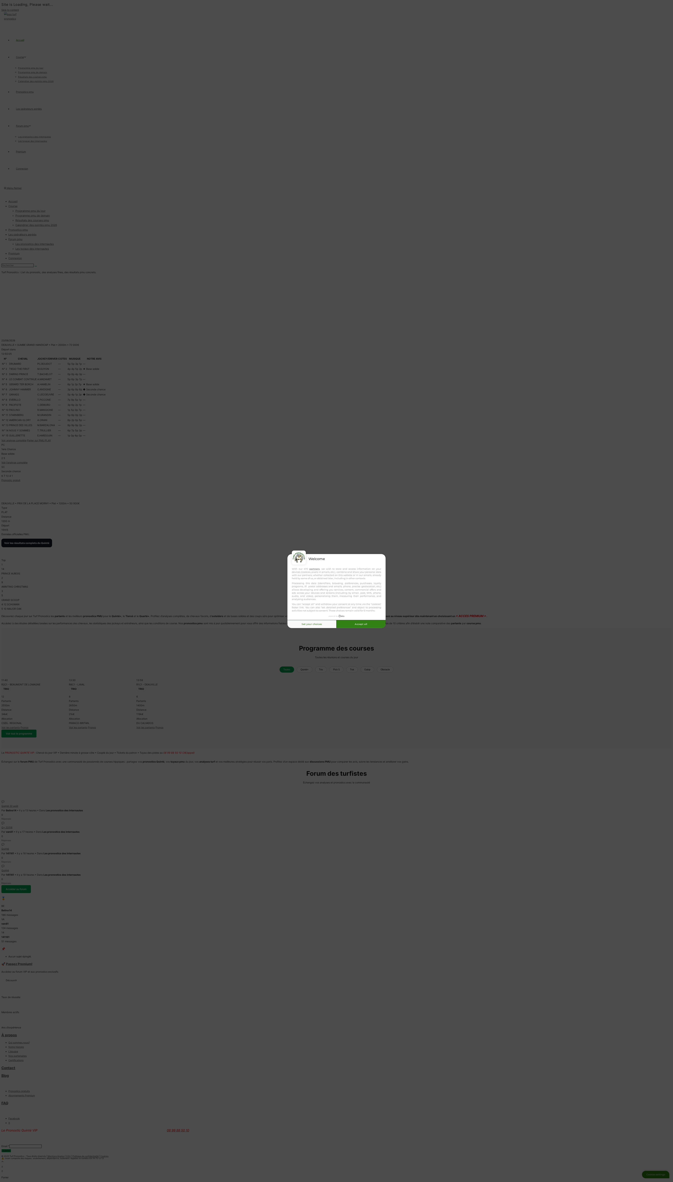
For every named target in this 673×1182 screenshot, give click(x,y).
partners (314, 568)
